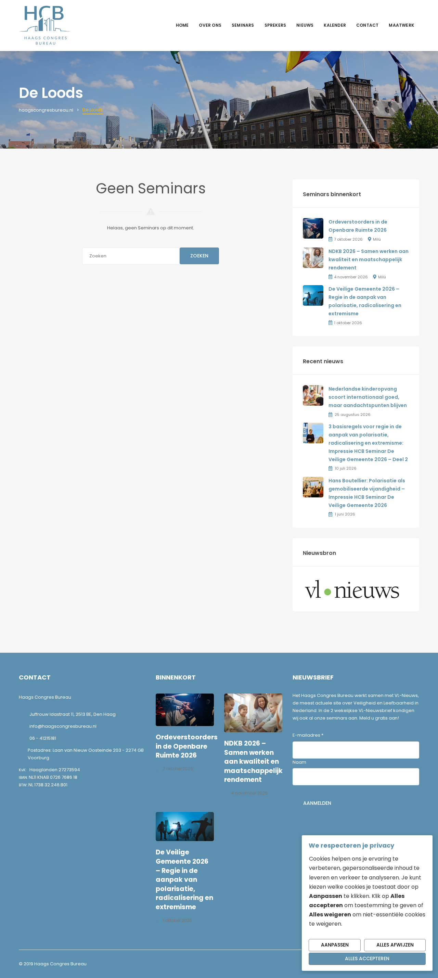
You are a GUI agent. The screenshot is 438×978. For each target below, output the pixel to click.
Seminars (243, 25)
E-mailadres (308, 735)
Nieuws (304, 25)
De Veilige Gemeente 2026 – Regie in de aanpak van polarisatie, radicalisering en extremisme (184, 880)
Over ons (210, 25)
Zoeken (199, 255)
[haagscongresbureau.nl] (44, 25)
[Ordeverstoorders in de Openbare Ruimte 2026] (313, 228)
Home (182, 25)
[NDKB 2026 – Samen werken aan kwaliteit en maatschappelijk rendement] (313, 257)
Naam (299, 762)
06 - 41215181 (42, 738)
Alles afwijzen (395, 944)
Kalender (335, 25)
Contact (367, 25)
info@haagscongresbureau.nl (62, 726)
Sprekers (275, 25)
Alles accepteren (367, 958)
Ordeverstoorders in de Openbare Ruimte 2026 (187, 746)
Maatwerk (401, 25)
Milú (377, 239)
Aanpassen (335, 944)
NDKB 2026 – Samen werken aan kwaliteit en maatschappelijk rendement (368, 259)
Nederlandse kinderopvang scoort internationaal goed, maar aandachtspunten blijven (367, 397)
